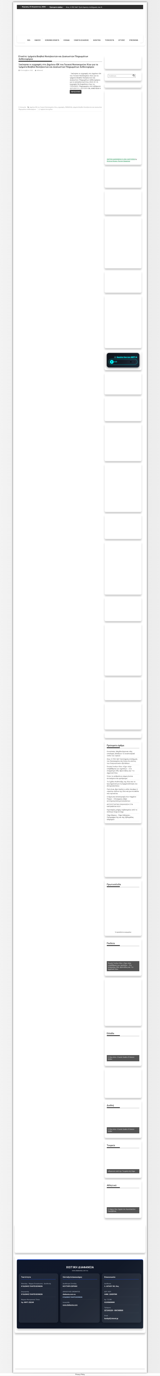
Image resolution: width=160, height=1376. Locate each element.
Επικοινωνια (133, 40)
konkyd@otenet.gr (111, 1318)
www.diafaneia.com (70, 1305)
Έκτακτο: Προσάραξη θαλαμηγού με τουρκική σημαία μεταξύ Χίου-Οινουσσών (123, 1170)
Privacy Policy (80, 1374)
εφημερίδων (128, 932)
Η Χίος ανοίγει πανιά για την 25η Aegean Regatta (122, 1210)
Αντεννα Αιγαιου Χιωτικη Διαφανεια (118, 161)
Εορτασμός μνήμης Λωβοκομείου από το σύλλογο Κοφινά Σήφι (122, 811)
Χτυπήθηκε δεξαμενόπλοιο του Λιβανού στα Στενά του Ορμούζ (122, 1130)
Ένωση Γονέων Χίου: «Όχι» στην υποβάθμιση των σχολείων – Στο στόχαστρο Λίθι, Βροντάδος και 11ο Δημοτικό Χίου (120, 769)
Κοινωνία (23, 107)
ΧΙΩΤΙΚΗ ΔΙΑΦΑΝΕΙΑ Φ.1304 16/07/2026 (121, 159)
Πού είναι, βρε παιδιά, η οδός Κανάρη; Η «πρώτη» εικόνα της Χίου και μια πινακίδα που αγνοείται (123, 791)
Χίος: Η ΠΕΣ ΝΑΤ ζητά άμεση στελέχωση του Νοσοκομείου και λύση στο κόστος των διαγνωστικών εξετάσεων (122, 761)
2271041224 (108, 1310)
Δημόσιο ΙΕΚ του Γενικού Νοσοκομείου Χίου (43, 107)
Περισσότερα (75, 92)
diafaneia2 (39, 70)
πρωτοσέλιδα (119, 932)
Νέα (28, 40)
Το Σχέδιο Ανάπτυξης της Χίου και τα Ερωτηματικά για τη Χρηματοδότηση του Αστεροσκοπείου (122, 783)
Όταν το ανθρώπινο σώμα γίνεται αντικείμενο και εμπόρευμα (90, 7)
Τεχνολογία (109, 40)
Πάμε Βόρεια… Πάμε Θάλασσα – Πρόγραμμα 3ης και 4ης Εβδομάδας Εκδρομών (120, 817)
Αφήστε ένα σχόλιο (46, 109)
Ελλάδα (67, 40)
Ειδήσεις (38, 40)
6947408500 (118, 1310)
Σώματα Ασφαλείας (81, 40)
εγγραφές (61, 107)
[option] (123, 960)
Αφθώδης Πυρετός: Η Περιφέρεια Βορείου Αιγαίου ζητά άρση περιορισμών (123, 1058)
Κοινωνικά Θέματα (52, 40)
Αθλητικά (97, 40)
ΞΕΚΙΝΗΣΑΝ (68, 107)
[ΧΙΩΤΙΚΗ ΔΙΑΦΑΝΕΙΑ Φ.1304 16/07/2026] (123, 124)
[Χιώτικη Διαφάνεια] (83, 34)
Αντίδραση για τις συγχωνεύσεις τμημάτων (123, 969)
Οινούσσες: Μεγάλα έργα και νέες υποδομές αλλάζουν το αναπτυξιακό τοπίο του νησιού (121, 753)
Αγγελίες (121, 40)
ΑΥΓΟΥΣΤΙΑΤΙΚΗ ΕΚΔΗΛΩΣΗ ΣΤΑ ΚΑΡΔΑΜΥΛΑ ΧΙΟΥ (120, 805)
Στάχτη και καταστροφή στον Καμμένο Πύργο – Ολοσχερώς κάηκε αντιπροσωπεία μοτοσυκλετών (121, 799)
